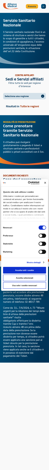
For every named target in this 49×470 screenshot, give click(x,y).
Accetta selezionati (24, 278)
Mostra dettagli (34, 262)
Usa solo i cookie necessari (24, 285)
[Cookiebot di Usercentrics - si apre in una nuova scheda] (29, 182)
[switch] (42, 236)
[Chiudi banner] (45, 183)
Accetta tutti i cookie (24, 270)
